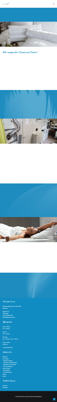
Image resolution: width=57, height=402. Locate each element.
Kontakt (4, 376)
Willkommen (5, 357)
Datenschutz (5, 387)
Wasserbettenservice (7, 372)
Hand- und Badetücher (7, 366)
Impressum (5, 385)
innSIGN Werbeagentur (38, 396)
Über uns (4, 374)
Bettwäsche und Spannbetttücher (10, 362)
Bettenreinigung (6, 370)
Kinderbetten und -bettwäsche (9, 364)
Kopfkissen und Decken (8, 360)
